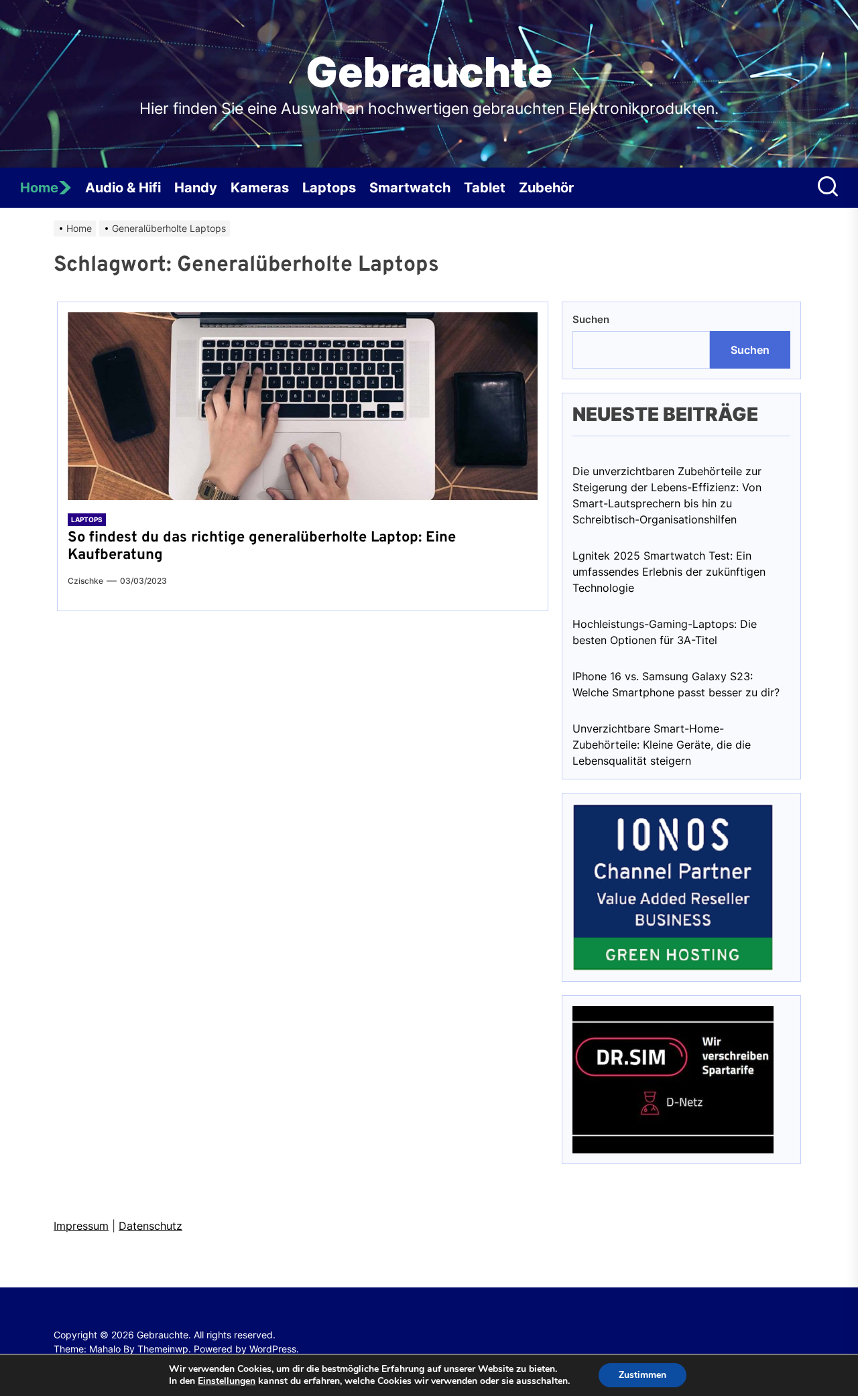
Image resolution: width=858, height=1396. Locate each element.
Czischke (85, 581)
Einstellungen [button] (226, 1381)
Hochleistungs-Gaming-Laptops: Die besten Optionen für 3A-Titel (664, 632)
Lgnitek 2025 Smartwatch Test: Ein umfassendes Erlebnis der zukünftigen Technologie (668, 571)
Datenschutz (150, 1225)
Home (39, 188)
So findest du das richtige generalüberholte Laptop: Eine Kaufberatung (262, 546)
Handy (195, 188)
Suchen (590, 319)
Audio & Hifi (123, 188)
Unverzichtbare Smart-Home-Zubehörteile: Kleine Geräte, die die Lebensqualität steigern (661, 744)
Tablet (484, 188)
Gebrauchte (429, 72)
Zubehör (546, 188)
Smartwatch (409, 188)
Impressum (81, 1225)
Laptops (329, 188)
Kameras (260, 188)
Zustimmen (642, 1375)
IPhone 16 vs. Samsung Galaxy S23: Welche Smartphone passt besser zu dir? (676, 684)
